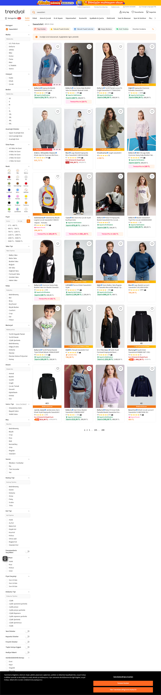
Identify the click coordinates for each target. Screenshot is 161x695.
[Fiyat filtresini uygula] (28, 221)
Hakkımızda (115, 7)
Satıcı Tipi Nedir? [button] (21, 404)
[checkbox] (9, 171)
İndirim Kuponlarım (83, 7)
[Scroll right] (153, 18)
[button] (17, 25)
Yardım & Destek (130, 7)
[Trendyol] (14, 12)
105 (95, 430)
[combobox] (143, 29)
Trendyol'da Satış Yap (101, 7)
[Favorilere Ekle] (57, 46)
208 (102, 430)
